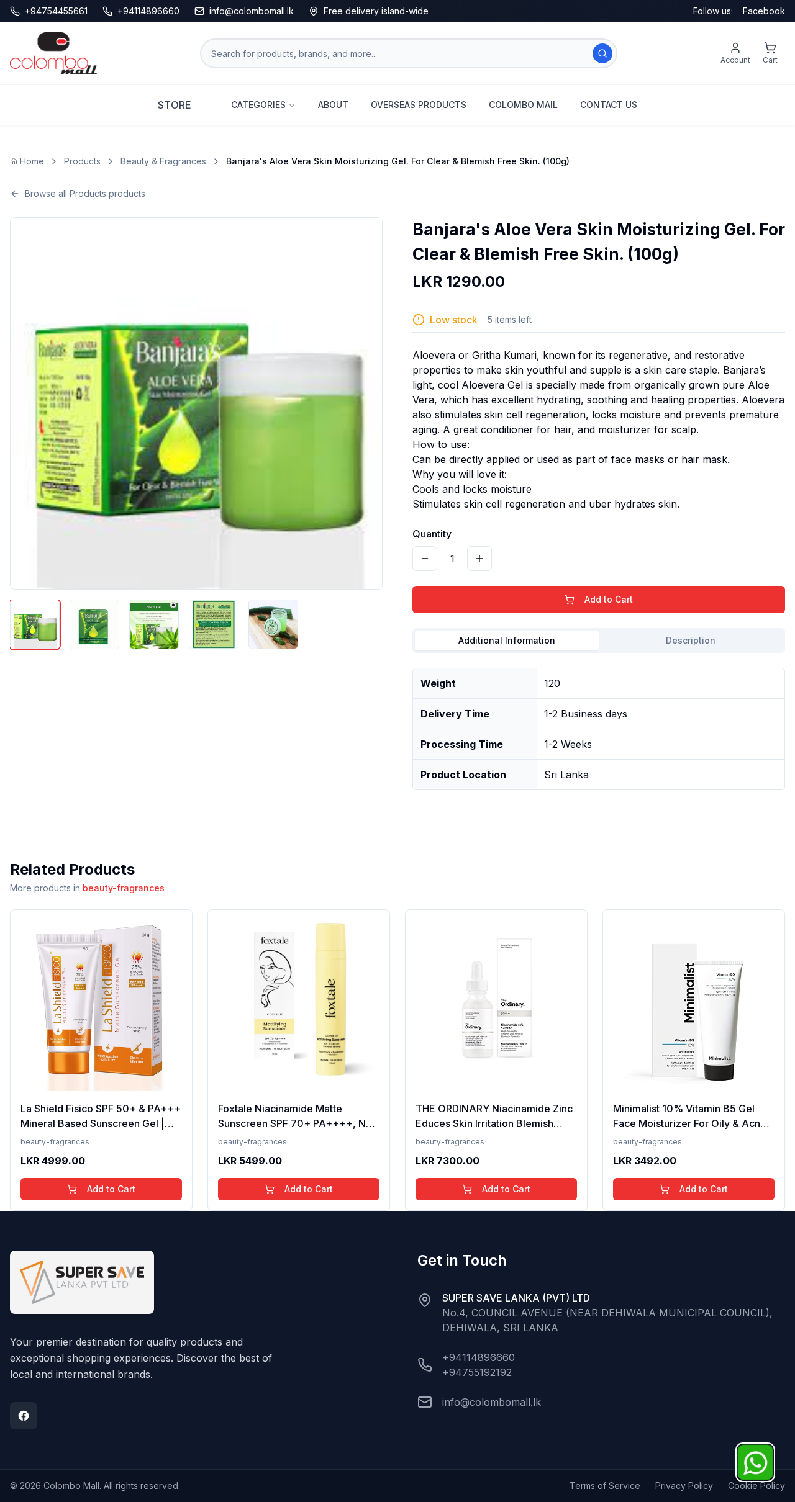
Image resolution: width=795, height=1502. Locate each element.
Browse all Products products (85, 193)
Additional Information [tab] (506, 640)
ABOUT (333, 104)
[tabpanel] (598, 724)
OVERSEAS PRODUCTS (418, 104)
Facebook (764, 11)
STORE (174, 105)
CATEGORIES (258, 104)
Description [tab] (691, 640)
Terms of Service (605, 1485)
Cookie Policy (756, 1485)
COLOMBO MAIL (523, 104)
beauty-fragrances (124, 888)
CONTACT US (608, 104)
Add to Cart (608, 599)
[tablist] (598, 640)
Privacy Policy (684, 1485)
